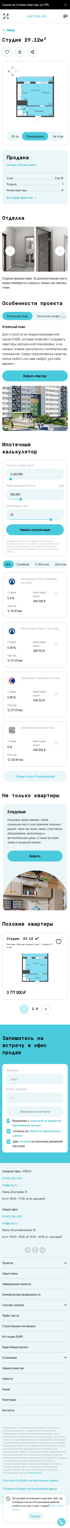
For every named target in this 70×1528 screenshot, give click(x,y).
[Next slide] (60, 251)
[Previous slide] (10, 251)
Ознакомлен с (36, 1123)
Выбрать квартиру (35, 376)
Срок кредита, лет (17, 505)
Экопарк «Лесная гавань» (21, 164)
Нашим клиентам (13, 1368)
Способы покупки (13, 1305)
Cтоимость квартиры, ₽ (20, 465)
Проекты (7, 1263)
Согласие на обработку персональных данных (30, 1488)
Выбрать (35, 856)
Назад (11, 30)
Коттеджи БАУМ (12, 1336)
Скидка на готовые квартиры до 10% (25, 4)
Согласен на (37, 1133)
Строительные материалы (19, 1326)
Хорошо (35, 1516)
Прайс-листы (10, 1315)
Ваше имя (12, 1070)
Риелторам (9, 1399)
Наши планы (10, 1273)
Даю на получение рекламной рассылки (38, 1144)
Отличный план (17, 316)
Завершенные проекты (16, 1284)
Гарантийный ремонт (15, 1347)
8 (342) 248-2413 (36, 16)
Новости (7, 1378)
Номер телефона (17, 1089)
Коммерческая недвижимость (21, 1294)
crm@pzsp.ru (9, 1185)
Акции (6, 1389)
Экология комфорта (51, 316)
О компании (9, 1357)
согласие (24, 1141)
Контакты (8, 1410)
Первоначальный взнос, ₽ (21, 485)
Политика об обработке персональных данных (30, 1480)
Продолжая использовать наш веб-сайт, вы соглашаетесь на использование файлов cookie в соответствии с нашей (37, 1504)
